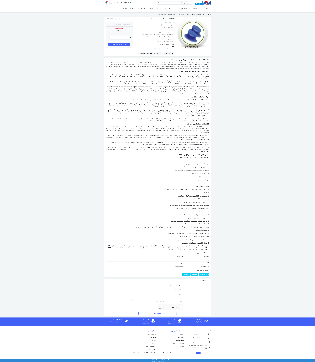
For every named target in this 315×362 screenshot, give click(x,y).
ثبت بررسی (157, 313)
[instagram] (199, 353)
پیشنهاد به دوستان (144, 53)
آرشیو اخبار (181, 337)
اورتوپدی (194, 274)
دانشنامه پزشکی (179, 340)
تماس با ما (157, 356)
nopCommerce (160, 361)
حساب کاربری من (152, 334)
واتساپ (133, 3)
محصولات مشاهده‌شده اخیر (176, 343)
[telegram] (197, 353)
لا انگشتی (186, 274)
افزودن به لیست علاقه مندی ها (163, 53)
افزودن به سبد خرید (118, 44)
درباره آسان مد (138, 353)
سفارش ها (154, 337)
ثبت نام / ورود (114, 3)
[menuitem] (171, 334)
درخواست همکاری (152, 350)
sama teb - (204, 274)
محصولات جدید (180, 346)
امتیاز (181, 302)
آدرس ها (154, 340)
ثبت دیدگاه (116, 19)
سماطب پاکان (164, 44)
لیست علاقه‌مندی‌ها (151, 346)
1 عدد (119, 41)
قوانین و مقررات (147, 353)
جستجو (182, 334)
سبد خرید (154, 343)
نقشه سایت (178, 353)
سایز (173, 46)
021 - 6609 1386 (124, 3)
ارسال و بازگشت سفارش (167, 353)
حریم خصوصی (156, 353)
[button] (106, 3)
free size (157, 49)
